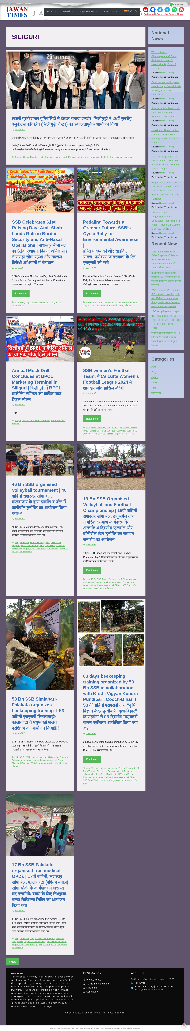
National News (166, 72)
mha (114, 302)
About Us (137, 973)
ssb (60, 302)
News (154, 382)
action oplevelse (62, 1028)
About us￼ (108, 11)
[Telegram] (167, 9)
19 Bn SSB (96, 579)
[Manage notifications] (184, 1025)
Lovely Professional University (76, 157)
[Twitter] (160, 9)
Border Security (98, 428)
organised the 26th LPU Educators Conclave (111, 157)
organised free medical (34, 941)
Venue (77, 1028)
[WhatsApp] (174, 9)
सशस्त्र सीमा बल (18, 305)
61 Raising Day (22, 302)
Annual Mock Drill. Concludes (36, 420)
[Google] (181, 9)
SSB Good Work (102, 305)
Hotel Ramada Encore (50, 157)
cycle (100, 302)
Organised (50, 545)
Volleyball (63, 549)
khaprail (107, 302)
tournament (52, 549)
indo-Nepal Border (128, 428)
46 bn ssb (24, 543)
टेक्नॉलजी (66, 11)
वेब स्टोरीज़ (156, 393)
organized (103, 777)
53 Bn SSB (25, 757)
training (50, 763)
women (110, 434)
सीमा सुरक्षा (19, 948)
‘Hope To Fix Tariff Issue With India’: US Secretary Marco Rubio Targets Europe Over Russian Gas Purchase (165, 190)
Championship (129, 579)
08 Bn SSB (91, 302)
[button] (136, 12)
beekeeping (36, 757)
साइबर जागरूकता (87, 11)
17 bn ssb (24, 939)
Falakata (16, 760)
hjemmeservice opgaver (120, 1028)
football (115, 428)
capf (108, 428)
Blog (153, 372)
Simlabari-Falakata (21, 763)
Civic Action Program (93, 582)
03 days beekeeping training (104, 768)
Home (50, 11)
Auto (153, 367)
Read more (21, 293)
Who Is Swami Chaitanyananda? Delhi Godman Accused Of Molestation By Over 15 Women (163, 60)
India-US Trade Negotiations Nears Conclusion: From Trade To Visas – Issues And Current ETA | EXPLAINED (165, 220)
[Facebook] (153, 9)
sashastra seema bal (40, 302)
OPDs (20, 941)
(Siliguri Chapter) (30, 157)
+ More (12, 962)
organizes (31, 760)
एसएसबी (114, 305)
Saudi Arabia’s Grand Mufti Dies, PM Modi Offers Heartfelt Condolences (165, 112)
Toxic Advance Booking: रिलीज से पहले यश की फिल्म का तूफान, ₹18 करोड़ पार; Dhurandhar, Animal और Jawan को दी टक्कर (164, 259)
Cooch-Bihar (123, 771)
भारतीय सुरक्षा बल (113, 780)
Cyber (154, 377)
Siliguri (18, 157)
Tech (153, 388)
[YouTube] (145, 9)
